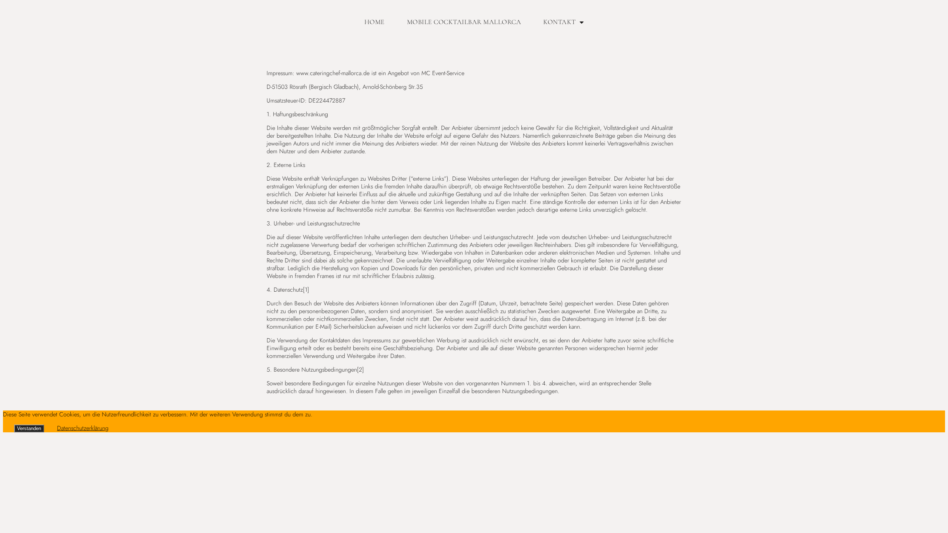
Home (374, 22)
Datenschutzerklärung (83, 428)
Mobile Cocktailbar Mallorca (464, 22)
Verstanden (29, 428)
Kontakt (559, 22)
